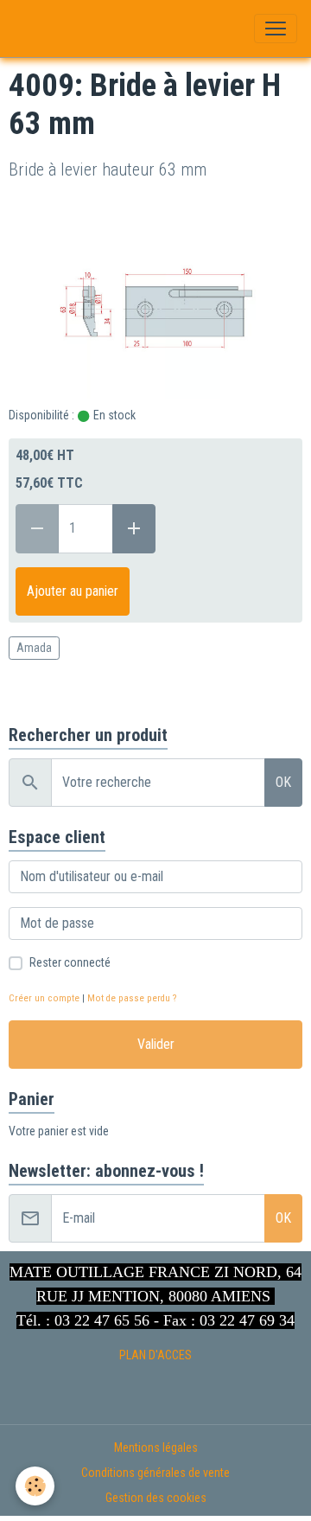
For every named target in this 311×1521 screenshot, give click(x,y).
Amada (34, 648)
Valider (156, 1044)
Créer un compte (44, 998)
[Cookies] (35, 1486)
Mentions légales (156, 1447)
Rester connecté (70, 962)
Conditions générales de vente (155, 1472)
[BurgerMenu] (275, 28)
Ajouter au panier (72, 591)
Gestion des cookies (155, 1498)
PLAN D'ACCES (155, 1355)
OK (283, 782)
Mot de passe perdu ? (131, 998)
